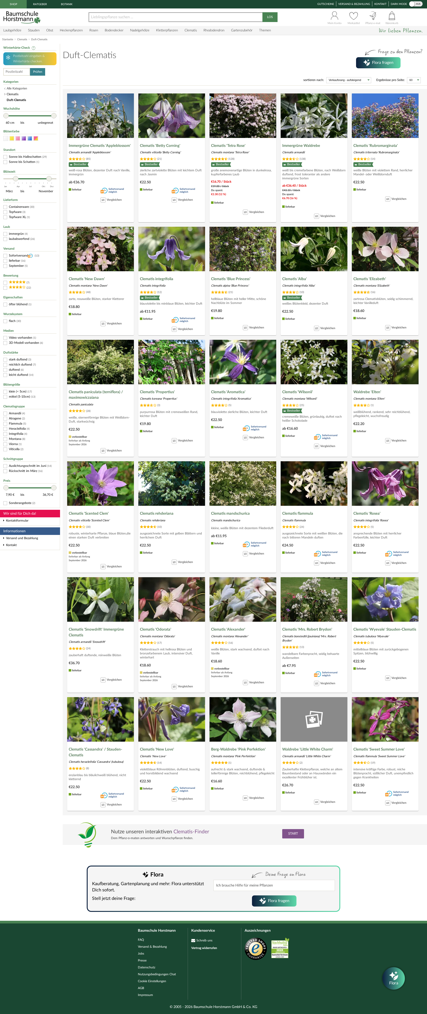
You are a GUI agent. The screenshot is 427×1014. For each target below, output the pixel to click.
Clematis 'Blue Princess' (230, 279)
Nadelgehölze (139, 30)
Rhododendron (213, 30)
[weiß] (5, 138)
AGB (141, 988)
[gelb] (11, 138)
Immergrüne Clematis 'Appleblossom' (100, 146)
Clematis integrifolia (156, 279)
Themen (265, 30)
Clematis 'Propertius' (157, 392)
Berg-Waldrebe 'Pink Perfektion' (238, 749)
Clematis (191, 30)
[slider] (6, 115)
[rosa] (17, 138)
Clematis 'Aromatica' (228, 392)
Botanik (67, 4)
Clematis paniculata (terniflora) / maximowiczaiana (96, 395)
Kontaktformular (17, 520)
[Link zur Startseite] (22, 17)
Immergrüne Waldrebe (301, 146)
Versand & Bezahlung (354, 4)
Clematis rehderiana (156, 513)
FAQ (141, 939)
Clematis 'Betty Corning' (160, 146)
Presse (142, 960)
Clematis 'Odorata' (155, 629)
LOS (270, 17)
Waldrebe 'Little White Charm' (307, 749)
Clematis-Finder (191, 831)
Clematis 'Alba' (294, 279)
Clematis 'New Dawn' (87, 279)
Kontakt (380, 4)
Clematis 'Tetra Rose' (228, 146)
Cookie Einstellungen (152, 981)
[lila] (23, 138)
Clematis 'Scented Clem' (89, 513)
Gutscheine (325, 4)
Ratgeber (40, 4)
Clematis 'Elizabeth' (369, 279)
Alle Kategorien (17, 88)
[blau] (29, 138)
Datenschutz (146, 967)
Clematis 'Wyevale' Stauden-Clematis (384, 629)
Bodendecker (114, 30)
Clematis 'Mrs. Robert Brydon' (307, 629)
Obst (49, 30)
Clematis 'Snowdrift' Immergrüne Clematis (96, 632)
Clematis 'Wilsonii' (297, 392)
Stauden (34, 30)
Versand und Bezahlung (22, 538)
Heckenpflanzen (71, 30)
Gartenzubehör (241, 30)
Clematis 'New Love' (157, 749)
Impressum (145, 995)
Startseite (7, 39)
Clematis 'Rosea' (367, 513)
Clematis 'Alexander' (228, 629)
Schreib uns (204, 940)
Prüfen (37, 71)
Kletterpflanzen (167, 30)
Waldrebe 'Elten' (367, 392)
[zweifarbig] (35, 138)
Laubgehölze (12, 30)
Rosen (93, 30)
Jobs (141, 953)
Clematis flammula (297, 513)
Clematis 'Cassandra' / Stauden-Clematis (95, 752)
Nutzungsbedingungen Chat (157, 974)
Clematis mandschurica (230, 513)
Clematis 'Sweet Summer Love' (379, 749)
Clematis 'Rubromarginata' (375, 146)
